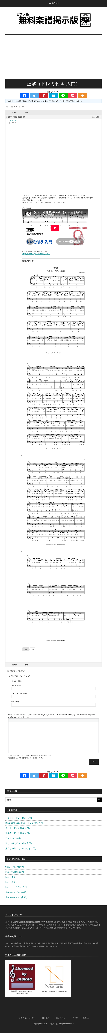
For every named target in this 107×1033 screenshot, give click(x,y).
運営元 (86, 1018)
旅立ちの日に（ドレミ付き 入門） (21, 848)
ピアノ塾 (74, 1018)
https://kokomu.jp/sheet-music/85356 (36, 254)
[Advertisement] (53, 59)
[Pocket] (72, 95)
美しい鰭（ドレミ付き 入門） (19, 843)
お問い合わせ (59, 1018)
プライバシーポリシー (27, 1018)
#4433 (98, 117)
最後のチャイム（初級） (16, 897)
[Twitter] (34, 95)
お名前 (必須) (16, 685)
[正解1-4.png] (55, 597)
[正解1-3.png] (55, 501)
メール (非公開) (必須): (19, 693)
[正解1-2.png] (55, 405)
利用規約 (45, 1018)
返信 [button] (93, 117)
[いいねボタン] (25, 649)
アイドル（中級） (13, 838)
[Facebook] (24, 95)
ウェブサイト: (16, 702)
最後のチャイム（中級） (16, 892)
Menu (55, 3)
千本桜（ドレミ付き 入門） (18, 833)
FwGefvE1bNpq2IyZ (14, 872)
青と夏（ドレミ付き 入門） (18, 828)
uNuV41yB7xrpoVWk (14, 867)
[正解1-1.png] (55, 309)
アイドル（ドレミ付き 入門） (19, 818)
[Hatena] (53, 95)
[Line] (63, 95)
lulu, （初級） (11, 882)
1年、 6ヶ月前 (64, 101)
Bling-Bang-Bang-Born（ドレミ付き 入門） (25, 823)
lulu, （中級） (11, 877)
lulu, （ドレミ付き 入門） (17, 887)
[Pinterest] (43, 95)
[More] (82, 95)
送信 (94, 761)
